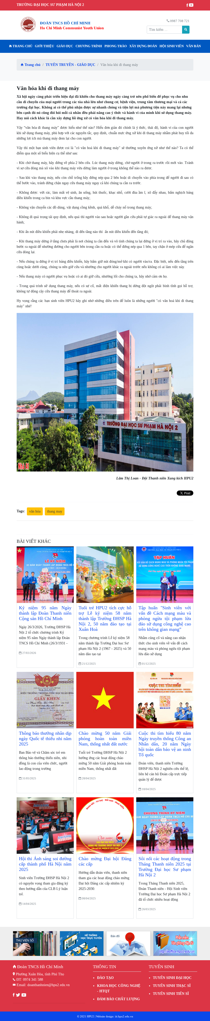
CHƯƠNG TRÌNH (89, 46)
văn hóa (34, 511)
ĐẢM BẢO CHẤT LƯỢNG (118, 999)
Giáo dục (65, 46)
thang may (54, 511)
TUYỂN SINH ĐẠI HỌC (172, 978)
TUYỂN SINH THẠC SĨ (172, 986)
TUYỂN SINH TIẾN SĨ (171, 994)
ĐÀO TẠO (105, 978)
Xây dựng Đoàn (143, 46)
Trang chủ (22, 46)
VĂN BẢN (193, 46)
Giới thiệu (44, 46)
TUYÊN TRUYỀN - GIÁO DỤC (70, 65)
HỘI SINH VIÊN (172, 46)
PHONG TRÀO (115, 46)
